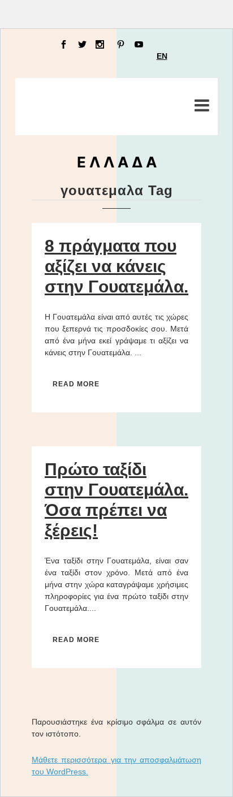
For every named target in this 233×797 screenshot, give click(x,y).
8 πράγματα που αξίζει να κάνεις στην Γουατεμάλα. (116, 266)
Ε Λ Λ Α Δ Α (117, 162)
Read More (76, 384)
